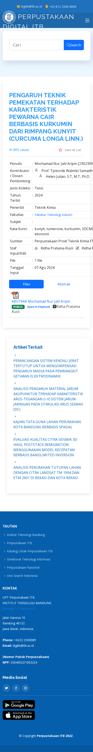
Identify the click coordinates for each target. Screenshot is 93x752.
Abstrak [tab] (64, 284)
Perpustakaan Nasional (23, 567)
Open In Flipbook (38, 307)
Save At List (72, 150)
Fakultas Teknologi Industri (53, 214)
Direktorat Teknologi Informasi (28, 559)
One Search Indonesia (22, 575)
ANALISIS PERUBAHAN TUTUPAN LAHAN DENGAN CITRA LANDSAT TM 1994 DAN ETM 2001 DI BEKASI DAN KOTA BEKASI (47, 472)
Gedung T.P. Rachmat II (19, 609)
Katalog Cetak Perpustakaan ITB (30, 551)
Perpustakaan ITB (19, 543)
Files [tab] (26, 284)
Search (75, 45)
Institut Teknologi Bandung (26, 534)
